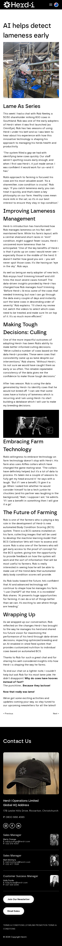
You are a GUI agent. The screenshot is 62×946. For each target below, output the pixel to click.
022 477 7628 (12, 864)
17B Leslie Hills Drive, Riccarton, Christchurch (30, 810)
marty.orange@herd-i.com (17, 841)
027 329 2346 (12, 885)
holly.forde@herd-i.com (16, 882)
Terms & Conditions (13, 925)
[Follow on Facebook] (12, 825)
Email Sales (13, 911)
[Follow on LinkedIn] (18, 825)
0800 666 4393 (15, 817)
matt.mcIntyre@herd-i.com (17, 862)
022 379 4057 (12, 843)
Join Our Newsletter (18, 899)
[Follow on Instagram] (5, 825)
